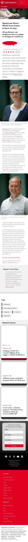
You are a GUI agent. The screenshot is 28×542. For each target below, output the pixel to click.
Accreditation (11, 538)
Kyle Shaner (8, 45)
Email (4, 482)
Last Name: (8, 440)
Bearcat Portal (7, 487)
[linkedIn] (22, 457)
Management (7, 304)
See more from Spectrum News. (11, 257)
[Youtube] (18, 457)
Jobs (4, 508)
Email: (6, 429)
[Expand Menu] (26, 6)
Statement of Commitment (17, 532)
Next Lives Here (9, 287)
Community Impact (8, 513)
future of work (6, 140)
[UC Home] (8, 2)
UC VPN (5, 495)
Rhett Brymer (6, 129)
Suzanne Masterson (10, 132)
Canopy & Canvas (8, 477)
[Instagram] (14, 457)
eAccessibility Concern (15, 534)
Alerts (2, 531)
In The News (17, 312)
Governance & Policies (9, 516)
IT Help (5, 493)
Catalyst (5, 485)
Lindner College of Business (10, 308)
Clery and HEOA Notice (11, 531)
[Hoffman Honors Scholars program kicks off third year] (14, 368)
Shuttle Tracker (7, 490)
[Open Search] (22, 2)
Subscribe (14, 446)
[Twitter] (10, 457)
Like (17, 52)
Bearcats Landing (8, 498)
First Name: (8, 435)
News (4, 511)
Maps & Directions (8, 505)
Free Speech (11, 536)
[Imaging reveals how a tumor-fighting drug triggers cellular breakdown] (14, 334)
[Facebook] (6, 457)
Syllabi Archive (4, 534)
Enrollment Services (8, 480)
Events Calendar (7, 521)
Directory (5, 518)
